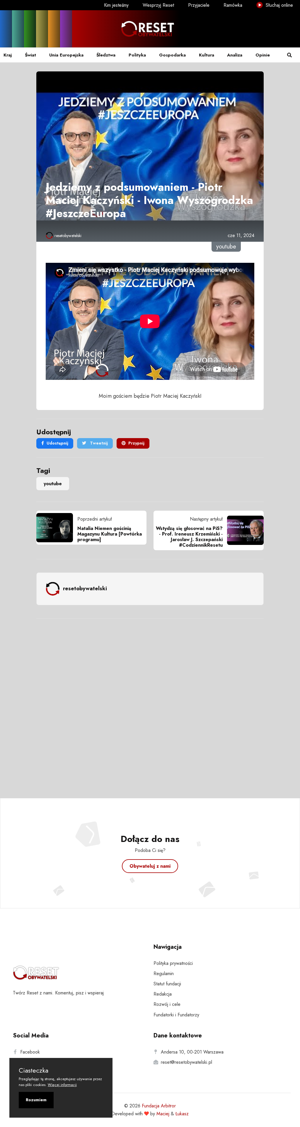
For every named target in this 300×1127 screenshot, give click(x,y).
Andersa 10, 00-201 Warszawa (192, 1052)
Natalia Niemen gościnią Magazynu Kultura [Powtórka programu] (109, 534)
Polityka (137, 55)
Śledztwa (105, 55)
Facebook (30, 1052)
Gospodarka (172, 55)
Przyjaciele (198, 5)
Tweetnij (98, 443)
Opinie (262, 55)
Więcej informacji (62, 1084)
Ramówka (233, 5)
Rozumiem (36, 1100)
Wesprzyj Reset (158, 5)
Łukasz (182, 1113)
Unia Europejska (66, 55)
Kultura (206, 55)
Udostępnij (57, 443)
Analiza (234, 55)
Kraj (8, 55)
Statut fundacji (167, 983)
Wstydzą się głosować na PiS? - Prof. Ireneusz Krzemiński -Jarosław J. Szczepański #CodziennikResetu (189, 537)
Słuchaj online (278, 5)
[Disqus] (150, 700)
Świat (30, 55)
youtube (53, 483)
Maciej (162, 1113)
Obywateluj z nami (150, 866)
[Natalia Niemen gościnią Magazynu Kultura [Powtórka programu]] (56, 527)
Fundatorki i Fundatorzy (176, 1014)
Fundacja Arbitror (159, 1105)
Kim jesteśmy (116, 5)
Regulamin (164, 973)
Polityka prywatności (173, 963)
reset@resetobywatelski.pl (186, 1062)
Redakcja (163, 994)
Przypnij (136, 443)
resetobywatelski (67, 236)
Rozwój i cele (167, 1004)
